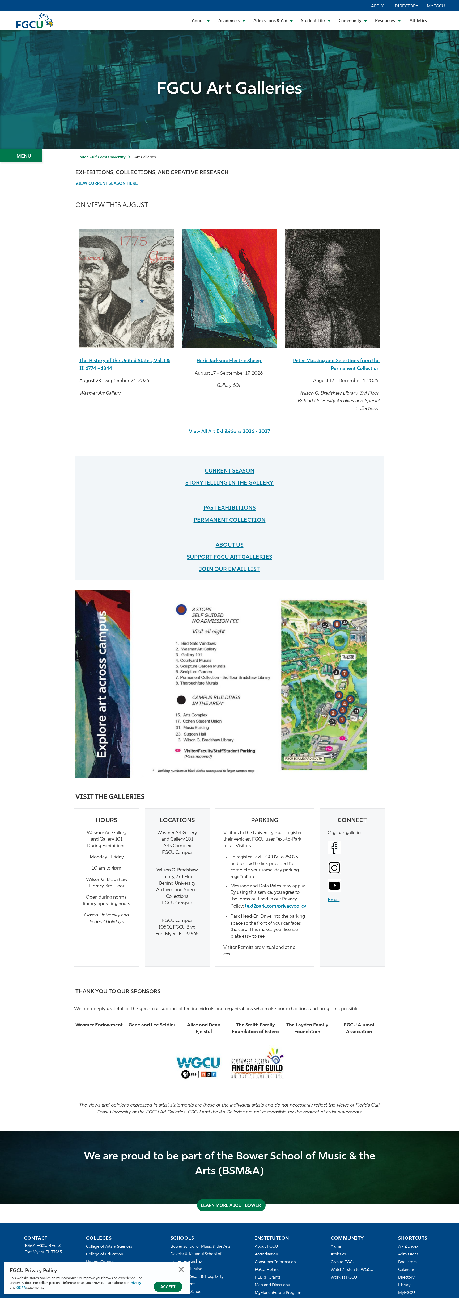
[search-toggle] (440, 20)
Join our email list (229, 569)
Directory (406, 6)
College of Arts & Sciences (109, 1247)
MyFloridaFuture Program (278, 1293)
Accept (168, 1287)
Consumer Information (275, 1262)
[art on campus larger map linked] (229, 684)
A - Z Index (408, 1247)
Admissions (408, 1255)
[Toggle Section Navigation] (21, 155)
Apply (377, 6)
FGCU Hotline (267, 1270)
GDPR (21, 1287)
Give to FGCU (343, 1262)
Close (181, 1269)
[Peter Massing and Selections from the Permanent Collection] (332, 288)
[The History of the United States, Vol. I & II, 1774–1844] (126, 288)
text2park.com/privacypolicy (275, 906)
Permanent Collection (230, 520)
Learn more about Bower (231, 1206)
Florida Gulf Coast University (100, 157)
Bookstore (407, 1262)
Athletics (418, 21)
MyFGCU (436, 6)
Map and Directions (272, 1285)
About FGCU (266, 1247)
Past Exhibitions (229, 508)
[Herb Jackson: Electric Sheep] (229, 288)
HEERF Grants (267, 1278)
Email (333, 900)
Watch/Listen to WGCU (352, 1270)
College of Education (104, 1255)
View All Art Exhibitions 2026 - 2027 (229, 431)
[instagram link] (352, 867)
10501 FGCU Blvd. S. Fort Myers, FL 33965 (43, 1249)
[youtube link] (352, 885)
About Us (230, 545)
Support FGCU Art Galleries (229, 557)
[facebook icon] (352, 847)
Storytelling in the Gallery (229, 483)
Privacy (135, 1283)
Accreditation (266, 1255)
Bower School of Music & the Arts (201, 1247)
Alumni (337, 1247)
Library (404, 1285)
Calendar (406, 1270)
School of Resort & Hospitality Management (197, 1280)
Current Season (229, 471)
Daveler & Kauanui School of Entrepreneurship (196, 1258)
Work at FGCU (344, 1278)
